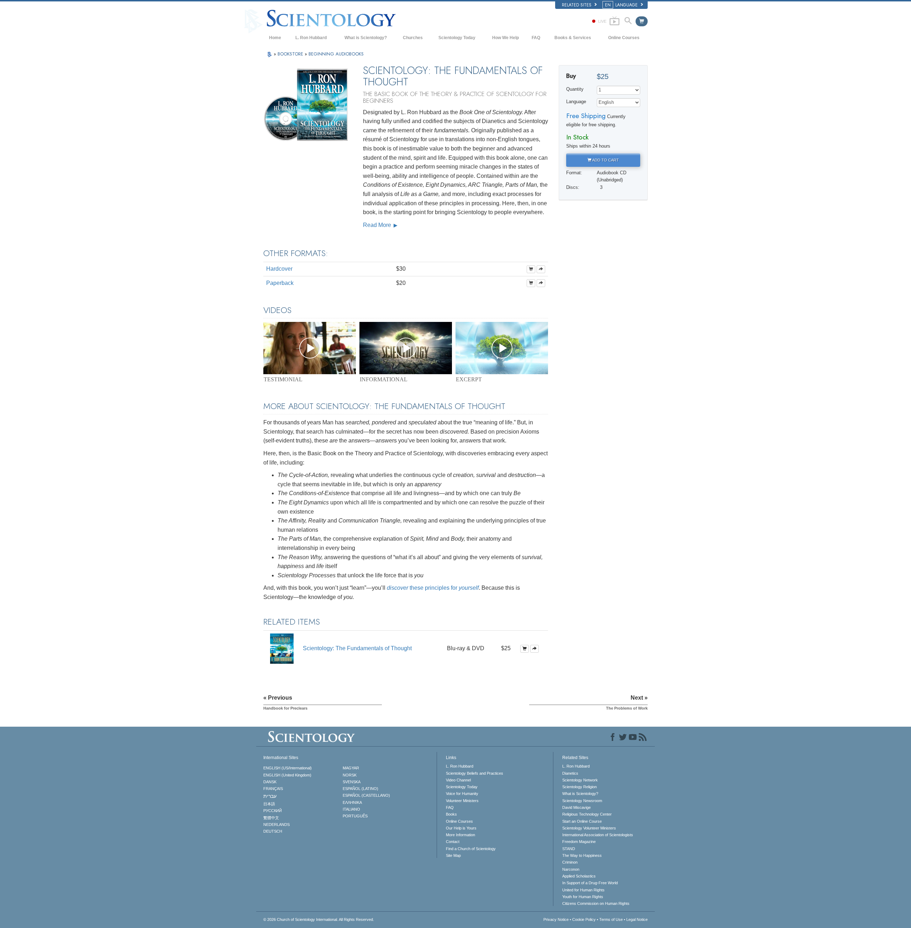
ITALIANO (351, 809)
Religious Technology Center (587, 814)
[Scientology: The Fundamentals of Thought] (282, 648)
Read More (378, 225)
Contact (452, 841)
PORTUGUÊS (355, 816)
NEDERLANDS (276, 824)
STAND (568, 849)
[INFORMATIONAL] (405, 348)
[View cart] (642, 21)
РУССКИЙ (272, 810)
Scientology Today (456, 37)
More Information (460, 835)
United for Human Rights (583, 890)
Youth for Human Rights (582, 897)
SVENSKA (351, 782)
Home (275, 37)
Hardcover (279, 269)
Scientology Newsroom (582, 801)
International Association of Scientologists (597, 835)
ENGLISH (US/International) (287, 768)
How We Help (505, 37)
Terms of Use (611, 919)
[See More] (541, 269)
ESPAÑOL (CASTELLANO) (366, 795)
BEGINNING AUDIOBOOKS (336, 54)
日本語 (269, 804)
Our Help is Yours (461, 828)
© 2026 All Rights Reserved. (318, 919)
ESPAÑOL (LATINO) (360, 788)
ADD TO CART (605, 160)
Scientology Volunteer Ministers (589, 828)
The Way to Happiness (582, 855)
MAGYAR (351, 768)
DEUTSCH (272, 831)
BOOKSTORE (291, 54)
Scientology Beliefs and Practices (474, 773)
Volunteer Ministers (462, 801)
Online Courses (623, 37)
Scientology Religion (579, 787)
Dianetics (570, 773)
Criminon (570, 862)
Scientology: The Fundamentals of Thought (357, 648)
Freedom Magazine (579, 841)
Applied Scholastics (579, 876)
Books (451, 814)
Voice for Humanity (462, 793)
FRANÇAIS (273, 788)
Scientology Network (580, 780)
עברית (270, 796)
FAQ (536, 37)
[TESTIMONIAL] (309, 348)
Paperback (280, 283)
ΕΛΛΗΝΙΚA (352, 802)
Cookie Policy (584, 919)
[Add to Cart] (531, 269)
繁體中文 (271, 818)
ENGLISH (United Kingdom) (287, 775)
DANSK (270, 782)
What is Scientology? (365, 37)
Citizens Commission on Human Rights (596, 903)
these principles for (433, 588)
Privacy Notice (556, 919)
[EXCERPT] (502, 348)
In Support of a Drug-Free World (590, 883)
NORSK (350, 775)
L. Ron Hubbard (311, 37)
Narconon (570, 869)
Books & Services (572, 37)
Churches (413, 37)
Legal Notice (637, 919)
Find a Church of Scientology (471, 849)
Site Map (453, 855)
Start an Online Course (582, 821)
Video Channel (458, 780)
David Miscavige (576, 807)
